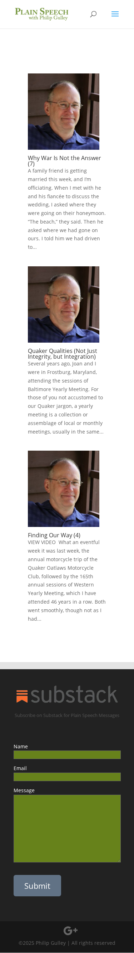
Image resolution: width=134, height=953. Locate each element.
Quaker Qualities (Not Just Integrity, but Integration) (62, 353)
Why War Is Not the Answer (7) (64, 161)
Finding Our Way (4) (54, 535)
